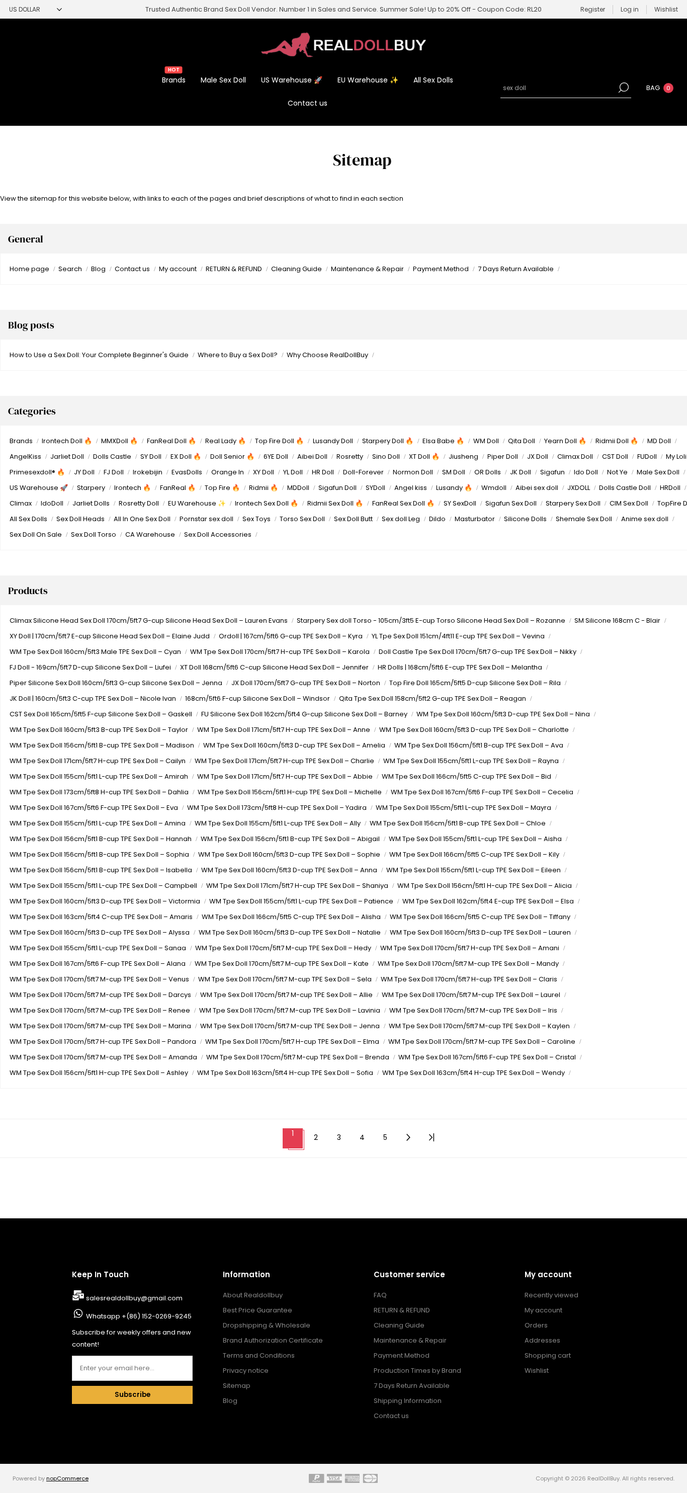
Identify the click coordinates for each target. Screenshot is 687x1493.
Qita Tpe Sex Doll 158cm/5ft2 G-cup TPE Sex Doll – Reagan (432, 698)
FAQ (380, 1295)
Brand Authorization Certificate (273, 1340)
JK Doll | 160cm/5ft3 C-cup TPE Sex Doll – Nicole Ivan (93, 698)
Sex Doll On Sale (36, 534)
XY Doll (263, 472)
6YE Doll (276, 456)
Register (592, 9)
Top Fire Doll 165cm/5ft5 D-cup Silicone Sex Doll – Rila (475, 683)
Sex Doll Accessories (217, 534)
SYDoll (375, 487)
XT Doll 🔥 (424, 456)
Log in (630, 9)
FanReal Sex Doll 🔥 (403, 503)
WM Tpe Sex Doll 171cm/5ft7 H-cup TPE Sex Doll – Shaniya (297, 885)
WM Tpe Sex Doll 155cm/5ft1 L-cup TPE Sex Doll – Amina (98, 823)
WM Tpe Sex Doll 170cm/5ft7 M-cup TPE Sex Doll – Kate (282, 963)
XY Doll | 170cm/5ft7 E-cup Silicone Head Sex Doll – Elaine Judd (110, 636)
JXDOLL (578, 487)
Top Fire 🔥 (222, 487)
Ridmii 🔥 (263, 487)
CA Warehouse (150, 534)
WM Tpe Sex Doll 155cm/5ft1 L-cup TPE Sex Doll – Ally (278, 823)
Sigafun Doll (337, 487)
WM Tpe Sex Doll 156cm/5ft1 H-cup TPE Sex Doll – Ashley (99, 1072)
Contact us (132, 269)
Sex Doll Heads (80, 519)
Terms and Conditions (259, 1355)
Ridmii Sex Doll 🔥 (335, 503)
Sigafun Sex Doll (511, 503)
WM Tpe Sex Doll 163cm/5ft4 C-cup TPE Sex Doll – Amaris (101, 917)
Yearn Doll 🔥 (565, 441)
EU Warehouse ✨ (197, 503)
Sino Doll (386, 456)
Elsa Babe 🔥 (443, 441)
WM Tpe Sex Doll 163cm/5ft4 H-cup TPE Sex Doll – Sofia (285, 1072)
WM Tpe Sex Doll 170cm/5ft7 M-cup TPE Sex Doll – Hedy (283, 948)
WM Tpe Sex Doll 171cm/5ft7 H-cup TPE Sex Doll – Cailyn (98, 761)
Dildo (437, 519)
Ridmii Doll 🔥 (616, 441)
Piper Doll (502, 456)
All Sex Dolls (28, 519)
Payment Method (441, 269)
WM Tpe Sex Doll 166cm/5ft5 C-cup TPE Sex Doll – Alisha (291, 917)
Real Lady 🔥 (225, 441)
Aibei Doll (312, 456)
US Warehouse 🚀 (39, 487)
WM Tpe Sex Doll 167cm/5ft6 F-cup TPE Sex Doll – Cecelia (482, 792)
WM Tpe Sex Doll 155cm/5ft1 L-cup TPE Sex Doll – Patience (301, 901)
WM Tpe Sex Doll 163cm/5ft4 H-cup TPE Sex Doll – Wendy (473, 1072)
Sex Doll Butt (353, 519)
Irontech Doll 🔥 (67, 441)
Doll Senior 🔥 (232, 456)
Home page (29, 269)
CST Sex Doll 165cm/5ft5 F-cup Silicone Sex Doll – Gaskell (101, 714)
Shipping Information (408, 1400)
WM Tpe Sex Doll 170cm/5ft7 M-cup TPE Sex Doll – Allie (286, 995)
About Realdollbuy (253, 1295)
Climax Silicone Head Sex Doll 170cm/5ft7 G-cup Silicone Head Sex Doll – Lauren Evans (149, 620)
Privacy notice (246, 1370)
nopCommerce (67, 1478)
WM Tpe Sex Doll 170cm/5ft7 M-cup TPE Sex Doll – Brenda (297, 1057)
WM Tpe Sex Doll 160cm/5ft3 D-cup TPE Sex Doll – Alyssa (100, 932)
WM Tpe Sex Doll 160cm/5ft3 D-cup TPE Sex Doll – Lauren (480, 932)
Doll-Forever (363, 472)
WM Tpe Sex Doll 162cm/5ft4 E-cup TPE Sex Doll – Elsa (488, 901)
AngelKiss (25, 456)
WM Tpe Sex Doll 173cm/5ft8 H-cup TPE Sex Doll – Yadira (277, 807)
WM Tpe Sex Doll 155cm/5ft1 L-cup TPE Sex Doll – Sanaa (98, 948)
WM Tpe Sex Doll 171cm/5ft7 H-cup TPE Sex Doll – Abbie (285, 776)
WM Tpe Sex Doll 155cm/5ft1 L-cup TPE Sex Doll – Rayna (471, 761)
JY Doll (84, 472)
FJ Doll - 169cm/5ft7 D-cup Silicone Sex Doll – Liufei (90, 667)
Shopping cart (548, 1355)
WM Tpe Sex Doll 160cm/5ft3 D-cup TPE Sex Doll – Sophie (289, 854)
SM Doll (453, 472)
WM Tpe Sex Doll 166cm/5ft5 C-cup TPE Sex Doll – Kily (474, 854)
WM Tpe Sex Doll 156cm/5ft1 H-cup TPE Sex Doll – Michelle (290, 792)
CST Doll (615, 456)
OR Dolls (487, 472)
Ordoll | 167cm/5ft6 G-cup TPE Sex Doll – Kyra (291, 636)
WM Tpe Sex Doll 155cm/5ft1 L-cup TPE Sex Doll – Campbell (103, 885)
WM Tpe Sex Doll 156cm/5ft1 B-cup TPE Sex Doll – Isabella (101, 870)
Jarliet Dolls (91, 503)
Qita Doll (521, 441)
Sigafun (552, 472)
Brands (21, 441)
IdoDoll (52, 503)
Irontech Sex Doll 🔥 (266, 503)
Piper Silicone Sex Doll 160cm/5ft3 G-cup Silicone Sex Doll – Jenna (116, 683)
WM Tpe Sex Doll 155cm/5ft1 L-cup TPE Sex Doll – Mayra (463, 807)
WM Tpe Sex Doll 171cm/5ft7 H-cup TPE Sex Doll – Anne (283, 729)
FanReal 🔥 (178, 487)
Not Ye (617, 472)
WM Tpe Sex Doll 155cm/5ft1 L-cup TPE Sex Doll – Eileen (473, 870)
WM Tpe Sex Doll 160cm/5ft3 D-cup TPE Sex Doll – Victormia (105, 901)
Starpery (91, 487)
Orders (536, 1325)
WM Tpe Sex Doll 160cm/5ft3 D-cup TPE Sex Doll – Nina (503, 714)
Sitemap (236, 1385)
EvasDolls (186, 472)
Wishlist (537, 1370)
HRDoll (670, 487)
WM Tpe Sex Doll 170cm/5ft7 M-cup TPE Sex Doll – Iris (473, 1010)
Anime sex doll (644, 519)
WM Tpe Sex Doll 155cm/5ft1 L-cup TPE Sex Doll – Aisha (475, 839)
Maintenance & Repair (367, 269)
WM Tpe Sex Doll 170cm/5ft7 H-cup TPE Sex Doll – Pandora (103, 1041)
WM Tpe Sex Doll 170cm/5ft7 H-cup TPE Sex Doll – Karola (280, 651)
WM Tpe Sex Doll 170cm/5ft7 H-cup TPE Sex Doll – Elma (292, 1041)
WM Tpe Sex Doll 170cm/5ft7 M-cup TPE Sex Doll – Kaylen (479, 1026)
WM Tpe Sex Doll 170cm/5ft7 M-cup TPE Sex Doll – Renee (100, 1010)
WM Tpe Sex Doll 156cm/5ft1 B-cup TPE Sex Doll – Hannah (101, 839)
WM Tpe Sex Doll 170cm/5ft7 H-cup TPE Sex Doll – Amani (469, 948)
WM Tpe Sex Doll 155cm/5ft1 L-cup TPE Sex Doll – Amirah (99, 776)
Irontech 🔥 (132, 487)
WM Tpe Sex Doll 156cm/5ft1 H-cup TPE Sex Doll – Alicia (484, 885)
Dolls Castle (112, 456)
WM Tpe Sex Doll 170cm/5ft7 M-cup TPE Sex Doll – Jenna (290, 1026)
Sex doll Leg (401, 519)
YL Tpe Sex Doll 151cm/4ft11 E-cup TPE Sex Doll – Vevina (458, 636)
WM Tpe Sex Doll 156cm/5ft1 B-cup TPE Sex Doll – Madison (102, 745)
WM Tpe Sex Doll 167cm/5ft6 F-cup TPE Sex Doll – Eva (94, 807)
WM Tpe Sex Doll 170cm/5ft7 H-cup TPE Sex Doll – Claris (469, 979)
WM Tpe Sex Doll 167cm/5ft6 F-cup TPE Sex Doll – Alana (98, 963)
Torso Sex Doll (302, 519)
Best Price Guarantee (257, 1310)
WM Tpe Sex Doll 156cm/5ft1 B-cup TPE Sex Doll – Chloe (458, 823)
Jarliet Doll (67, 456)
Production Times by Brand (417, 1370)
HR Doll (323, 472)
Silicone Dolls (525, 519)
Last (431, 1137)
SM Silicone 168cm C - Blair (617, 620)
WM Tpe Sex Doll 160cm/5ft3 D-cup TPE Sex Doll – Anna (289, 870)
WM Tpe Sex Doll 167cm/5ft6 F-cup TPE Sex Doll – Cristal (487, 1057)
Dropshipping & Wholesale (266, 1325)
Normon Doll (413, 472)
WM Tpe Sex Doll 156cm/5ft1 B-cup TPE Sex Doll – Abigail (290, 839)
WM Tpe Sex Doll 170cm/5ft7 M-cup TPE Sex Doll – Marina (100, 1026)
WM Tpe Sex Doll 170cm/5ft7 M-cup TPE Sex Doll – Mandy (468, 963)
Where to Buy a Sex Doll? (238, 355)
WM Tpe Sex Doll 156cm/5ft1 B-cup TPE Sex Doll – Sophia (99, 854)
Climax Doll (575, 456)
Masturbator (475, 519)
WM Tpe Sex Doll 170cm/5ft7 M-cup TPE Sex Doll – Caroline (481, 1041)
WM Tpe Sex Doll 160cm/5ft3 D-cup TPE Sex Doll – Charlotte (474, 729)
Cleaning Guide (296, 269)
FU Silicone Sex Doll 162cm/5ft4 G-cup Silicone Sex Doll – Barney (304, 714)
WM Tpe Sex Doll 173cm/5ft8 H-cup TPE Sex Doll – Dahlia (99, 792)
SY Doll (150, 456)
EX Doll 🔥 (185, 456)
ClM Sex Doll (629, 503)
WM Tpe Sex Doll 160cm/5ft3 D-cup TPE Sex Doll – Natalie (290, 932)
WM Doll (486, 441)
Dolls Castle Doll (625, 487)
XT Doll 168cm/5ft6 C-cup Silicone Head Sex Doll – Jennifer (274, 667)
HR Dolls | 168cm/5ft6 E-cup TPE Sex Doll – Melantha (460, 667)
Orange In (227, 472)
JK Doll (520, 472)
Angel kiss (410, 487)
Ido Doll (586, 472)
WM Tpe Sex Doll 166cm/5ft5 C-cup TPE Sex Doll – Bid (466, 776)
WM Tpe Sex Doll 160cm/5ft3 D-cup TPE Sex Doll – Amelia (294, 745)
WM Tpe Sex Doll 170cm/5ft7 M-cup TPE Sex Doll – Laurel (471, 995)
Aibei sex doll (537, 487)
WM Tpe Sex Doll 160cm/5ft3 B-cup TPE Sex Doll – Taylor (99, 729)
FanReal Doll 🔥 (171, 441)
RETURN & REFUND (234, 269)
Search (623, 87)
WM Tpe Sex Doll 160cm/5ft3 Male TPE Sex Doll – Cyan (95, 651)
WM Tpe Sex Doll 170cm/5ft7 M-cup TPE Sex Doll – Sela (285, 979)
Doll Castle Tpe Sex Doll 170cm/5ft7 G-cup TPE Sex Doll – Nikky (477, 651)
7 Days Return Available (516, 269)
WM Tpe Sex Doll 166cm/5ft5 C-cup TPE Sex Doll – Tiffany (480, 917)
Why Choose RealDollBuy (327, 355)
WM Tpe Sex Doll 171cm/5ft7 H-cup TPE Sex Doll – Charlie (284, 761)
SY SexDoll (460, 503)
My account (178, 269)
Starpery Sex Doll (573, 503)
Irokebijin (147, 472)
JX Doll (537, 456)
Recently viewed (551, 1295)
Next (408, 1137)
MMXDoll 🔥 (119, 441)
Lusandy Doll (333, 441)
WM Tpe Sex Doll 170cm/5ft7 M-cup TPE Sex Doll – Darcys (100, 995)
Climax (21, 503)
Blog (98, 269)
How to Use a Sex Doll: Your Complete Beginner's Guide (99, 355)
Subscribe (132, 1394)
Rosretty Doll (139, 503)
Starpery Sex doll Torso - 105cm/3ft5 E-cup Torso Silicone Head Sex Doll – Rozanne (431, 620)
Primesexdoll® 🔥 (37, 472)
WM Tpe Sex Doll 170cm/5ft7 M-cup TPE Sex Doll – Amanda (103, 1057)
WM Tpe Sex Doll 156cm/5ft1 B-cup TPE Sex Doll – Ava (478, 745)
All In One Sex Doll (142, 519)
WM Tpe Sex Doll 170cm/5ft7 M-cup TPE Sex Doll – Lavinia (289, 1010)
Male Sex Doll (658, 472)
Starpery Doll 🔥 (387, 441)
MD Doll (659, 441)
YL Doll (293, 472)
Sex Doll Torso (93, 534)
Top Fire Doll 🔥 (279, 441)
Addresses (542, 1340)
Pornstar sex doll (206, 519)
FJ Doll (114, 472)
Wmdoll (493, 487)
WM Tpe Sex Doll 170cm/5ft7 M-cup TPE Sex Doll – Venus (99, 979)
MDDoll (298, 487)
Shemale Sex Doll (584, 519)
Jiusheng (463, 456)
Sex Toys (256, 519)
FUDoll (647, 456)
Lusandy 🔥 (454, 487)
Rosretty (349, 456)
